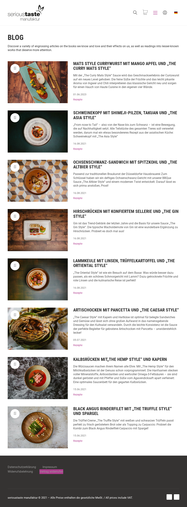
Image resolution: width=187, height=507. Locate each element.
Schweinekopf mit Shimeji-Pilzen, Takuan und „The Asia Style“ (125, 115)
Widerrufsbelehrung (20, 471)
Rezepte (77, 99)
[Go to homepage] (26, 13)
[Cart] (145, 13)
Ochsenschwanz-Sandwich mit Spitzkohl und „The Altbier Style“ (125, 164)
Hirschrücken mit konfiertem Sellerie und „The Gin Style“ (126, 214)
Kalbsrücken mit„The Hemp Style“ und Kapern (120, 359)
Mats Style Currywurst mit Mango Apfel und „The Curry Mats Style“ (124, 66)
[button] (155, 12)
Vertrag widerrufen (51, 471)
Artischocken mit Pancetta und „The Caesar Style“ (126, 310)
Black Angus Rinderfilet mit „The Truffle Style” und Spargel (122, 411)
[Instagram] (176, 497)
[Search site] (135, 13)
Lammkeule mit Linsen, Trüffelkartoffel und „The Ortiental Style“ (124, 263)
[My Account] (165, 13)
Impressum (50, 467)
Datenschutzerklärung (22, 467)
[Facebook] (169, 497)
